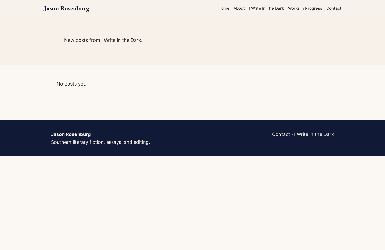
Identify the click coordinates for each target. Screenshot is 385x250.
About (239, 8)
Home (223, 8)
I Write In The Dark (266, 8)
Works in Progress (305, 8)
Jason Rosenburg (66, 8)
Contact (334, 8)
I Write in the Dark (314, 134)
